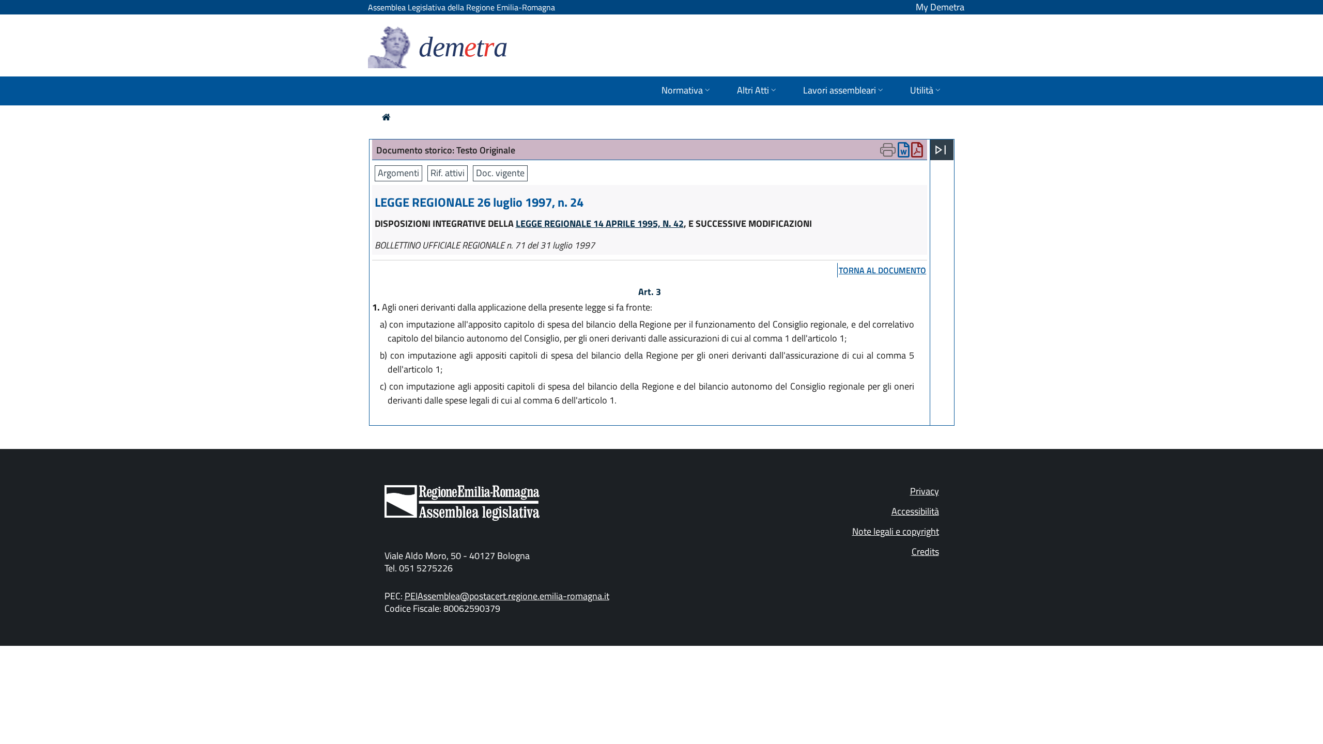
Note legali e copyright (895, 531)
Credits (925, 552)
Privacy (924, 491)
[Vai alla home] (386, 117)
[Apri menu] (940, 150)
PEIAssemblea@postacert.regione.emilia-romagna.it (507, 596)
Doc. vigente (500, 173)
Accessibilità (915, 511)
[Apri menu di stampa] (888, 150)
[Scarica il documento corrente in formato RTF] (904, 152)
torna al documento (882, 270)
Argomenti (398, 173)
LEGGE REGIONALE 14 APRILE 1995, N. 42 (600, 223)
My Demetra (940, 7)
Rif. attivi (447, 173)
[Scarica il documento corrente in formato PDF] (917, 152)
